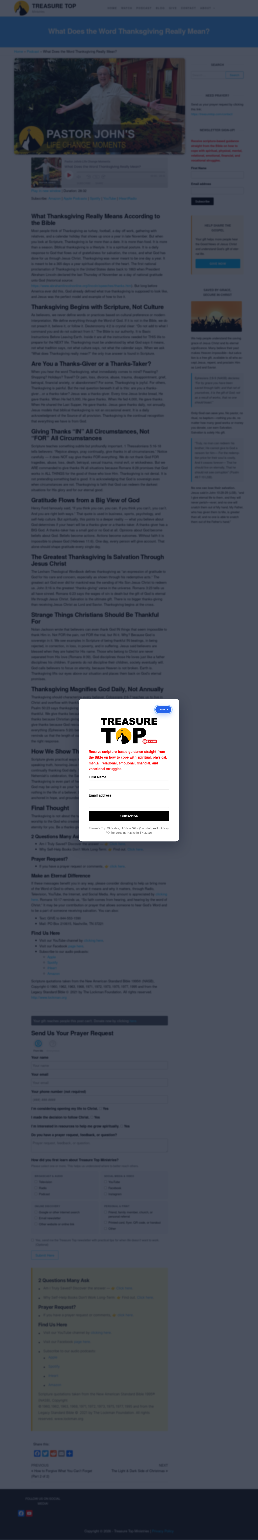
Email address (100, 795)
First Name (97, 777)
